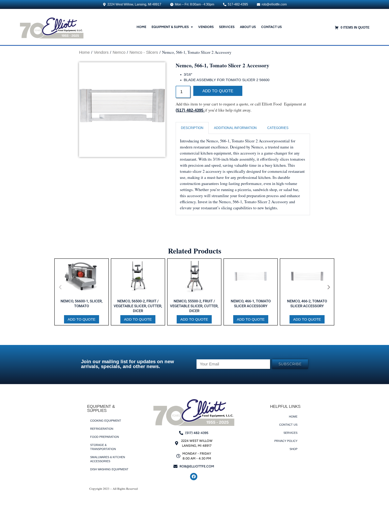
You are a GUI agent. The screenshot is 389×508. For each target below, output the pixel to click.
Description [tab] (192, 128)
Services (227, 27)
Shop (293, 449)
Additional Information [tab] (235, 128)
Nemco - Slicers (143, 52)
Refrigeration (101, 428)
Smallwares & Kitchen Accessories (107, 459)
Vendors (206, 27)
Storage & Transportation (103, 447)
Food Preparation (104, 436)
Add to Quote (217, 91)
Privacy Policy (285, 440)
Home (141, 27)
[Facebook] (193, 476)
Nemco (119, 52)
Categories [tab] (278, 128)
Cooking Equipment (105, 420)
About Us (248, 27)
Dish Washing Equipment (109, 469)
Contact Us (271, 27)
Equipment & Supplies (170, 27)
